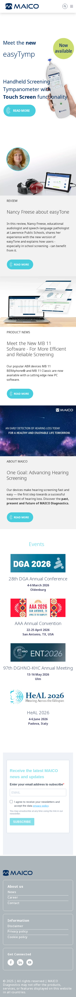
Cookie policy (17, 937)
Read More (21, 517)
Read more (21, 111)
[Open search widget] (65, 6)
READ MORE (21, 264)
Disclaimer (15, 926)
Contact (14, 903)
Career (13, 897)
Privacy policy (18, 931)
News (12, 892)
